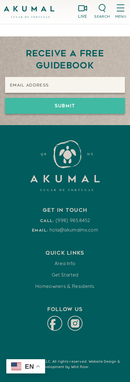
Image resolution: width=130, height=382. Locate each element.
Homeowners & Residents (65, 286)
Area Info (65, 263)
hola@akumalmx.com (74, 230)
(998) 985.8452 (73, 220)
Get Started (65, 275)
